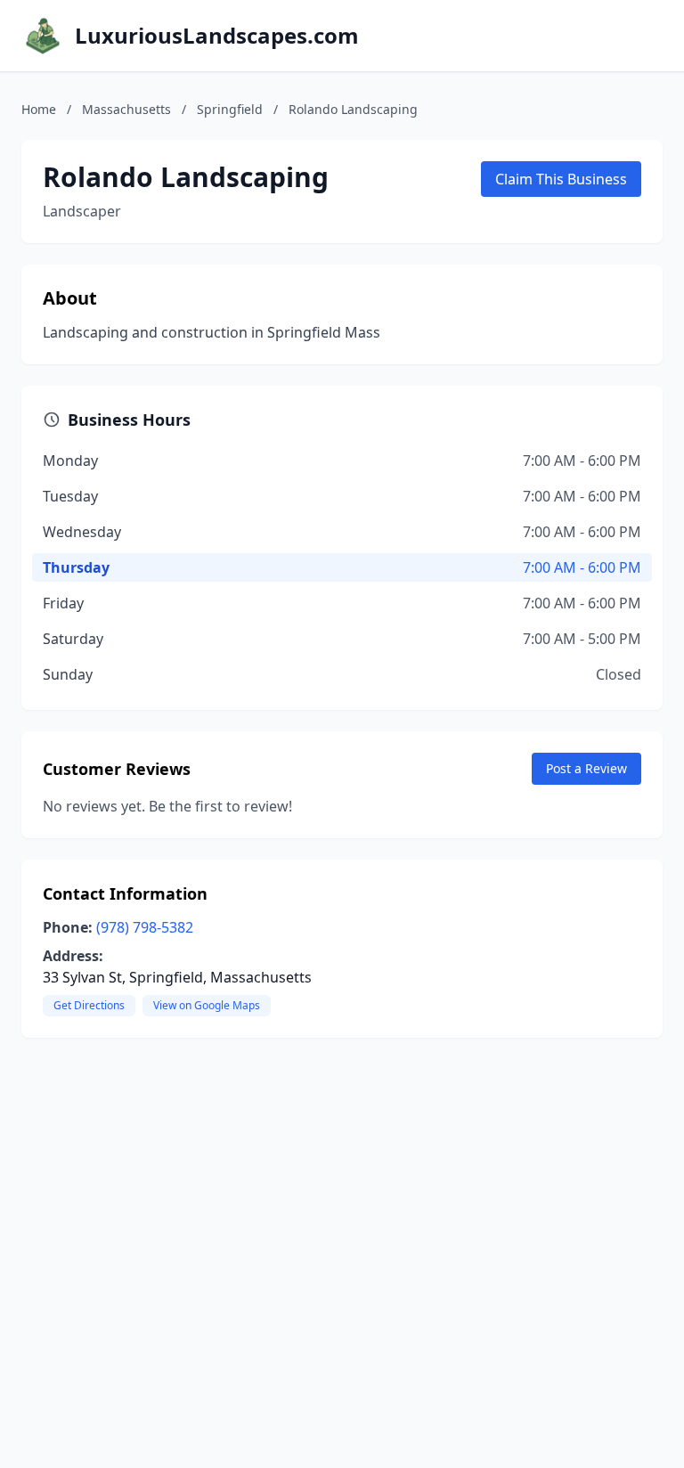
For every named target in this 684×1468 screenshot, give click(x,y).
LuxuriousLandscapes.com (217, 35)
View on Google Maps (206, 1005)
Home (38, 109)
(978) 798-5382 (144, 927)
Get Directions (89, 1005)
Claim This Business (561, 179)
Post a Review (586, 768)
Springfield (230, 109)
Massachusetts (126, 109)
